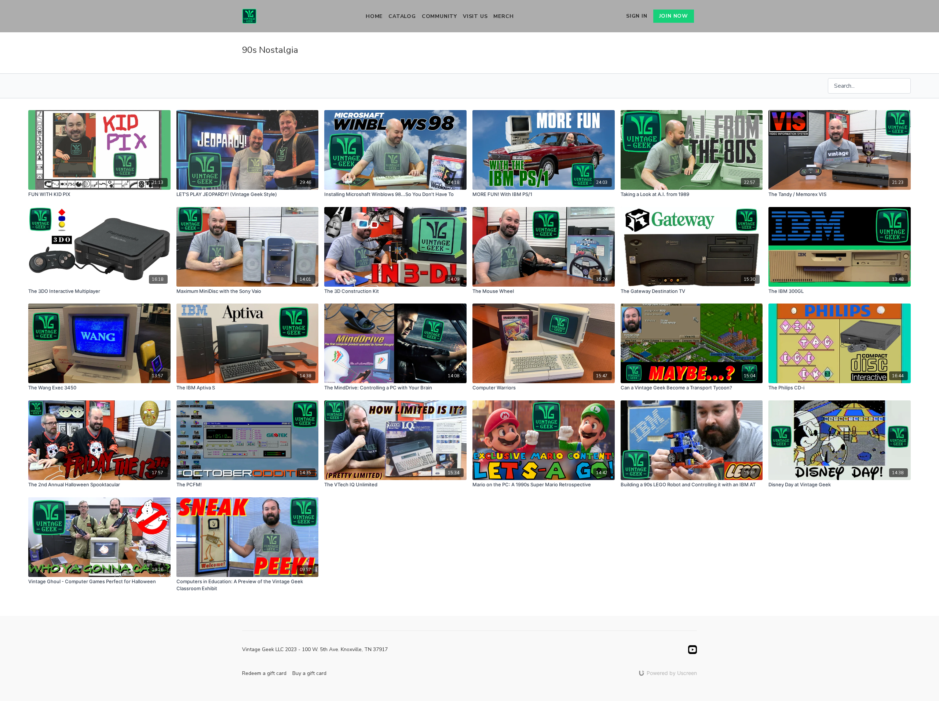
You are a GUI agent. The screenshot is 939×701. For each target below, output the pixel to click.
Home (374, 16)
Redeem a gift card (264, 673)
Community (439, 16)
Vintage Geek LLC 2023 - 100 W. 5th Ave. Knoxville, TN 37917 (315, 649)
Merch (503, 16)
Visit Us (475, 16)
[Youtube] (692, 649)
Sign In (636, 15)
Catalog (402, 16)
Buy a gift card (309, 673)
